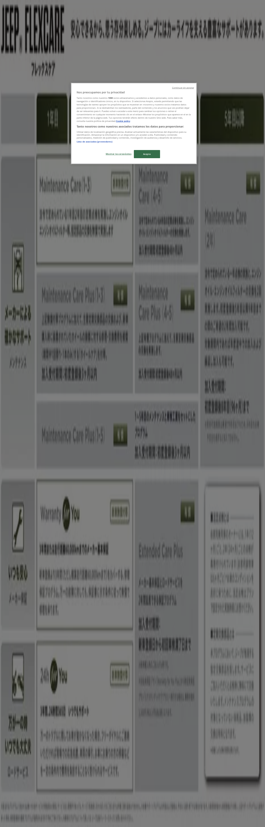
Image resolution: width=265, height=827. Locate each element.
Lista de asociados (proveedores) (95, 141)
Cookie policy (123, 121)
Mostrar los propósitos (119, 153)
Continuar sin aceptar (183, 87)
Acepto (147, 154)
